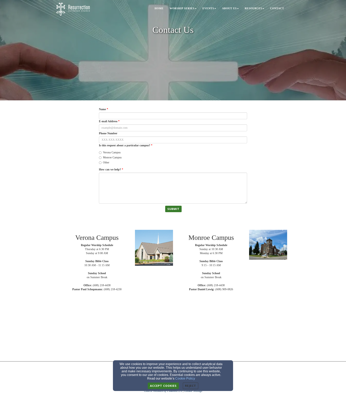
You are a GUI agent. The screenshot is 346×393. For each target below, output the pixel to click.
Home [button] (159, 8)
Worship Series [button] (182, 8)
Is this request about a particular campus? (124, 145)
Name (102, 109)
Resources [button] (253, 8)
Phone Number (108, 133)
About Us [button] (229, 8)
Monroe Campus (112, 157)
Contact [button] (277, 8)
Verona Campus (112, 152)
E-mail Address (108, 121)
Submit (173, 209)
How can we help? (110, 169)
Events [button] (208, 8)
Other (106, 162)
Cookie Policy (185, 378)
